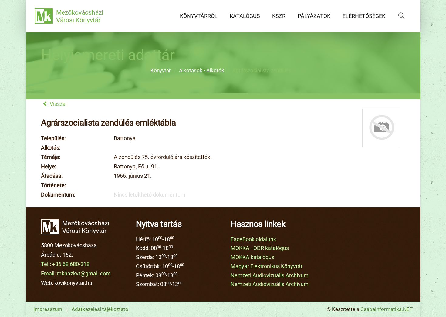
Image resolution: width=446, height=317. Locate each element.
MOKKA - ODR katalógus (260, 248)
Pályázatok (314, 16)
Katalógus (245, 16)
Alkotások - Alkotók (201, 70)
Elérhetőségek (364, 16)
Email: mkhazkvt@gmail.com (76, 274)
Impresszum (47, 309)
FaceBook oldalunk (253, 239)
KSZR (279, 16)
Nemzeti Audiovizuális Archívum (270, 275)
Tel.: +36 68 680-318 (65, 264)
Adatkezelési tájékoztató (100, 309)
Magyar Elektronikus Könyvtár (266, 266)
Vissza (57, 104)
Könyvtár (160, 70)
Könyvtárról (199, 16)
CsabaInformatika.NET (386, 309)
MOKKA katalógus (252, 257)
